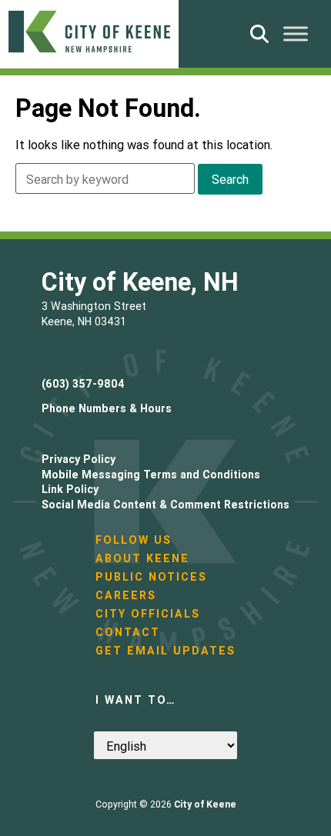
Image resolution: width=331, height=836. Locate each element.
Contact (127, 632)
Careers (125, 595)
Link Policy (70, 489)
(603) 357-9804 (83, 384)
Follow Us (133, 540)
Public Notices (151, 577)
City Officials (147, 614)
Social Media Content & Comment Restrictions (165, 504)
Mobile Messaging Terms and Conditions (151, 474)
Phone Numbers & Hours (107, 408)
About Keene (142, 558)
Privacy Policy (78, 459)
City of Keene (205, 804)
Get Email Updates (165, 651)
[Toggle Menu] (295, 33)
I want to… (135, 700)
